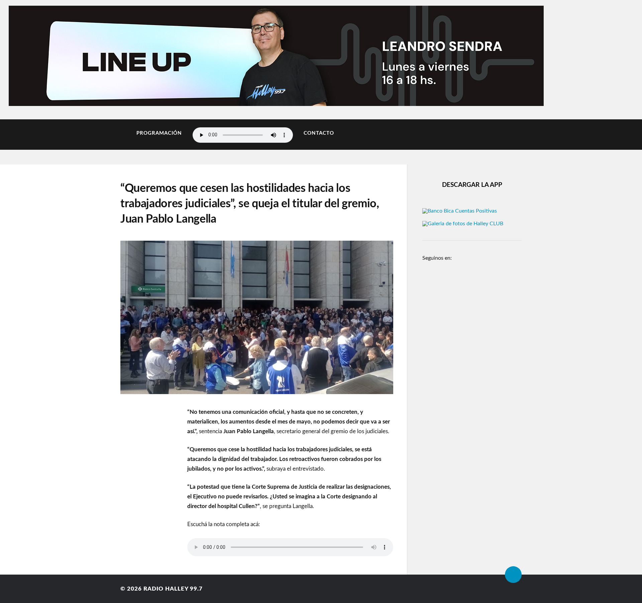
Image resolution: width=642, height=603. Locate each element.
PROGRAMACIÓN (159, 133)
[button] (21, 54)
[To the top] (513, 574)
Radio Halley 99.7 (173, 589)
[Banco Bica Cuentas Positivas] (459, 211)
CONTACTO (319, 133)
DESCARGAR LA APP (472, 185)
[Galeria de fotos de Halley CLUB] (462, 223)
